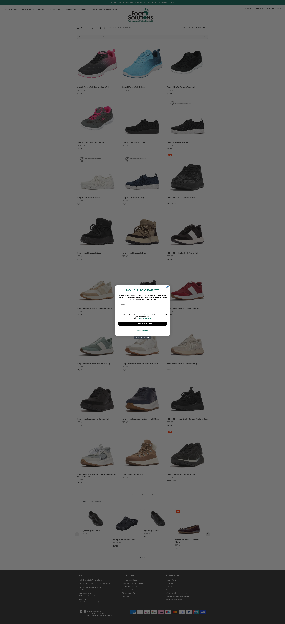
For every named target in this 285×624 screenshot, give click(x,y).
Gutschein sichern (142, 324)
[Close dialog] (168, 287)
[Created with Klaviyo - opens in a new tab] (142, 337)
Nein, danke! (142, 330)
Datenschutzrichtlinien (144, 318)
